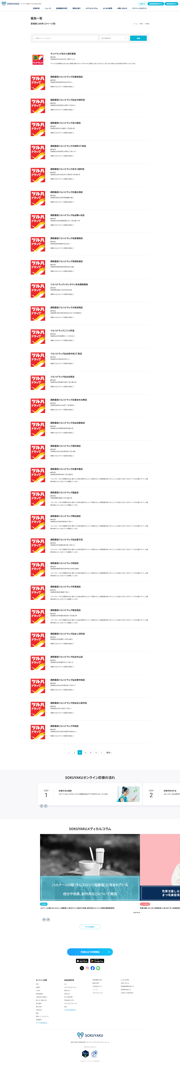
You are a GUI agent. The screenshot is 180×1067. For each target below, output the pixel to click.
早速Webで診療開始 (90, 951)
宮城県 (147, 24)
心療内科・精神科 (41, 997)
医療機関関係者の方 (155, 4)
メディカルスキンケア (70, 1003)
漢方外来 (39, 1007)
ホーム (135, 24)
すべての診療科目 (41, 1023)
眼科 (37, 1013)
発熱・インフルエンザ (42, 1016)
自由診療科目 (69, 980)
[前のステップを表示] (41, 806)
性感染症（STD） (69, 1000)
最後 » (108, 752)
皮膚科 (38, 987)
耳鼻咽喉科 (39, 994)
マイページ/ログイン (139, 8)
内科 (37, 984)
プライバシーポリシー (90, 1047)
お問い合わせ (122, 8)
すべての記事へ (90, 927)
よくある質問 (107, 8)
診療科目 (36, 8)
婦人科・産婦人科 (41, 1000)
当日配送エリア (97, 986)
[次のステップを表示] (45, 806)
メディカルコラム (92, 8)
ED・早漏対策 (68, 997)
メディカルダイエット (70, 987)
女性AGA (67, 994)
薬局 (141, 24)
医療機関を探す (62, 8)
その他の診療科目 (70, 1010)
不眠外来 (39, 1010)
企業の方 (142, 4)
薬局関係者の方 (171, 4)
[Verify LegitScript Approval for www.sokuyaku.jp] (85, 1054)
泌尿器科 (39, 1020)
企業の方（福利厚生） (127, 993)
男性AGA (67, 990)
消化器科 (39, 1003)
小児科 (38, 990)
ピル (65, 984)
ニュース (48, 8)
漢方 (65, 1007)
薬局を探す (77, 8)
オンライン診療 (41, 980)
